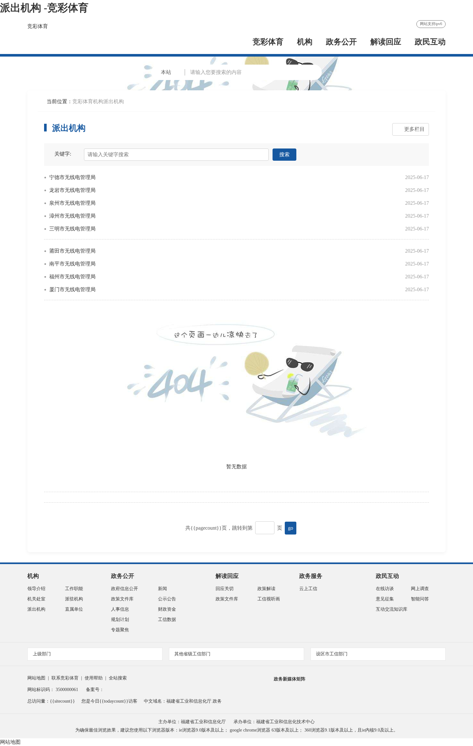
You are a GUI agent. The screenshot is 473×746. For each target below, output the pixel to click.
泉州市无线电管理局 (72, 203)
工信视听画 (268, 599)
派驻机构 (74, 599)
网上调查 (420, 588)
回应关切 (225, 588)
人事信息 (120, 609)
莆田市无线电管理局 (72, 251)
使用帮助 (94, 678)
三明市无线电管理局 (72, 228)
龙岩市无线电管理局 (72, 190)
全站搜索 (118, 678)
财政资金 (167, 609)
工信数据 (167, 619)
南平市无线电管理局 (72, 263)
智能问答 (420, 599)
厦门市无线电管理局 (72, 289)
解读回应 (385, 42)
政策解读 (266, 588)
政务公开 (341, 42)
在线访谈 (385, 588)
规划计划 (120, 619)
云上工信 (308, 588)
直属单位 (74, 609)
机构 (304, 42)
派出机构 (113, 101)
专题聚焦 (120, 629)
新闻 (162, 588)
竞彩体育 (37, 26)
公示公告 (167, 599)
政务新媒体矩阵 (289, 679)
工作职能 (74, 588)
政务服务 (310, 576)
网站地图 (36, 678)
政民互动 (430, 42)
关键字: (62, 154)
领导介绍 (36, 588)
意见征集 (385, 599)
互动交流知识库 (391, 609)
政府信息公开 (124, 588)
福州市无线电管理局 (72, 276)
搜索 (284, 154)
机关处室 (36, 599)
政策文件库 (122, 599)
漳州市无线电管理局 (72, 216)
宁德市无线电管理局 (72, 177)
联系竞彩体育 (65, 678)
